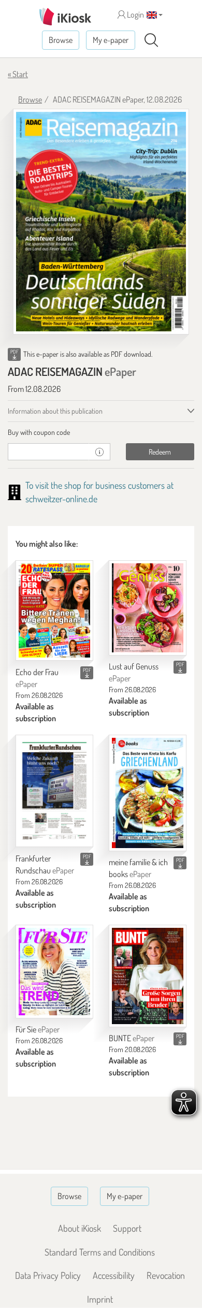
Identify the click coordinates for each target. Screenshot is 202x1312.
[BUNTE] (147, 976)
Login (134, 14)
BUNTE (131, 1038)
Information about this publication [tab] (55, 410)
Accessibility (114, 1275)
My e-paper (110, 40)
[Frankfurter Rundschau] (54, 791)
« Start (18, 74)
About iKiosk (79, 1228)
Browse (61, 40)
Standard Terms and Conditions (100, 1252)
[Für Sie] (54, 971)
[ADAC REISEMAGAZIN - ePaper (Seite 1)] (101, 221)
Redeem (160, 451)
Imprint (100, 1299)
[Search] (151, 40)
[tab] (101, 432)
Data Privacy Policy (48, 1275)
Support (127, 1228)
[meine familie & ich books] (147, 793)
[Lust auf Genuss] (147, 607)
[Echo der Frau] (54, 610)
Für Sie (38, 1029)
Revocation (166, 1275)
